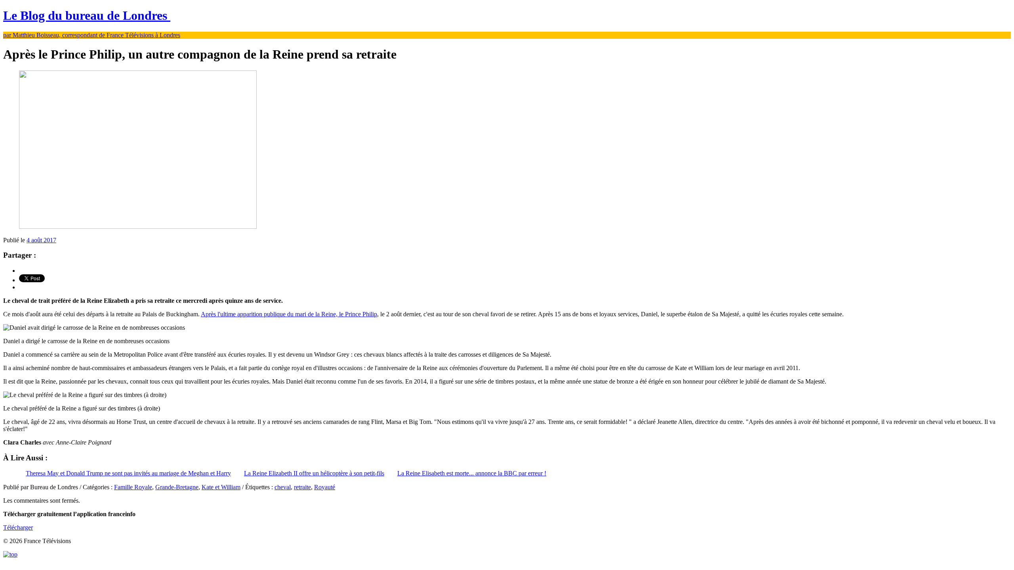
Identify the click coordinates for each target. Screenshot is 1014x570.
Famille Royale (133, 487)
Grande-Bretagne (176, 487)
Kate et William (221, 487)
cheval (282, 487)
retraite (302, 487)
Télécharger (18, 527)
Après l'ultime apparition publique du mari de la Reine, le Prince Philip (289, 314)
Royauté (324, 487)
